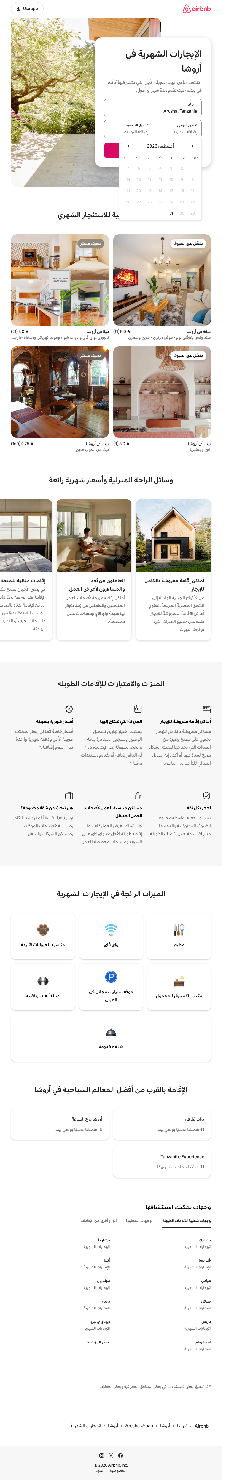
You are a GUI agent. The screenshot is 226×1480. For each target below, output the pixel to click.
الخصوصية (118, 1470)
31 (171, 213)
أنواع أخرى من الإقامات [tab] (98, 1220)
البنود (100, 1470)
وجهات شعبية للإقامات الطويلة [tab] (186, 1220)
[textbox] (178, 132)
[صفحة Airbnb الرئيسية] (197, 8)
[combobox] (153, 111)
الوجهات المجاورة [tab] (140, 1220)
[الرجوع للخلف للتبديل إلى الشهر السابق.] (192, 146)
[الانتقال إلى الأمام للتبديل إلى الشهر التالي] (128, 146)
